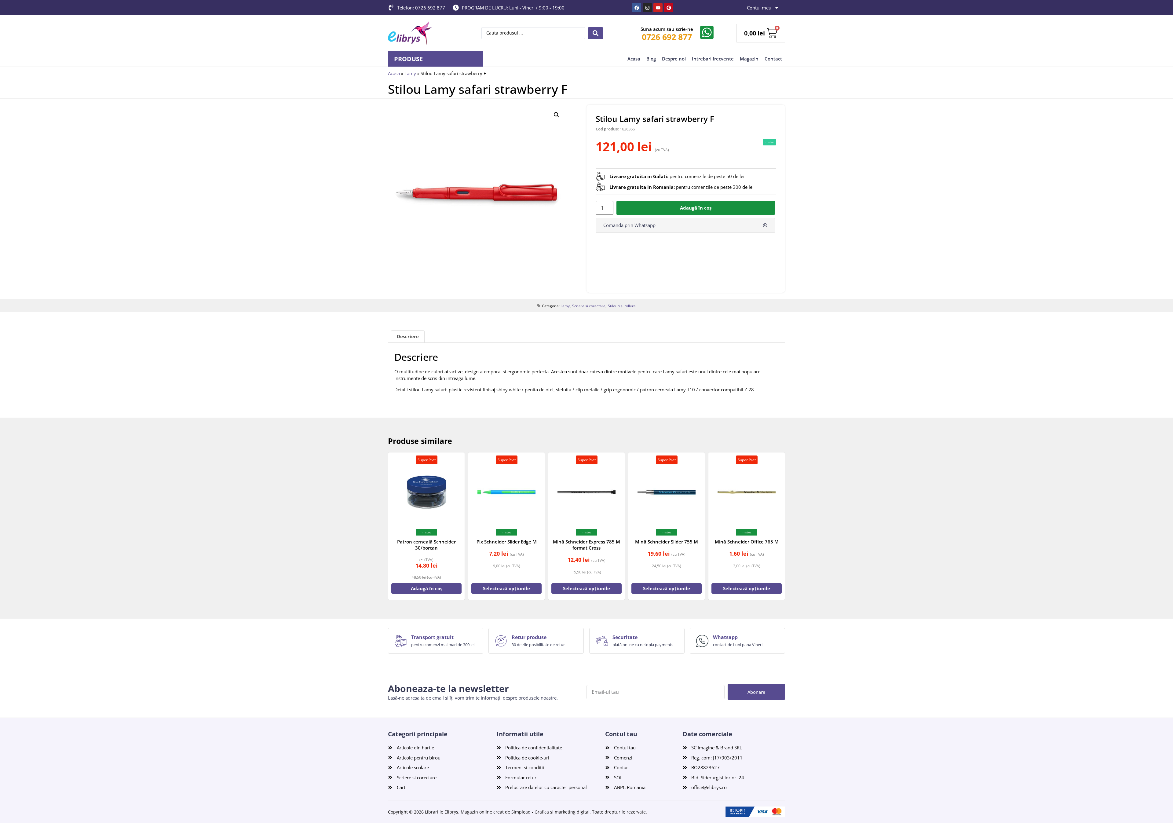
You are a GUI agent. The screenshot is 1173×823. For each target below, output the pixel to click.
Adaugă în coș (695, 208)
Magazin (749, 59)
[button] (556, 114)
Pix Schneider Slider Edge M (507, 542)
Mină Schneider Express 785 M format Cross (586, 545)
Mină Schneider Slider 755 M (666, 542)
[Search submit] (595, 33)
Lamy (410, 73)
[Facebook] (636, 7)
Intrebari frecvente (713, 59)
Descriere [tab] (408, 336)
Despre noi (674, 59)
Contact (773, 59)
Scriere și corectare (588, 306)
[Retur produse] (501, 641)
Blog (651, 59)
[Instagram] (647, 7)
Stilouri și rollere (622, 306)
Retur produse (529, 637)
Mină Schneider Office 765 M (747, 542)
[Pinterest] (668, 7)
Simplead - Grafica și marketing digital (550, 812)
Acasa (633, 59)
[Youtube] (658, 7)
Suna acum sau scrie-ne (667, 29)
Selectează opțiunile (506, 588)
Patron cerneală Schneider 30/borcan (426, 545)
